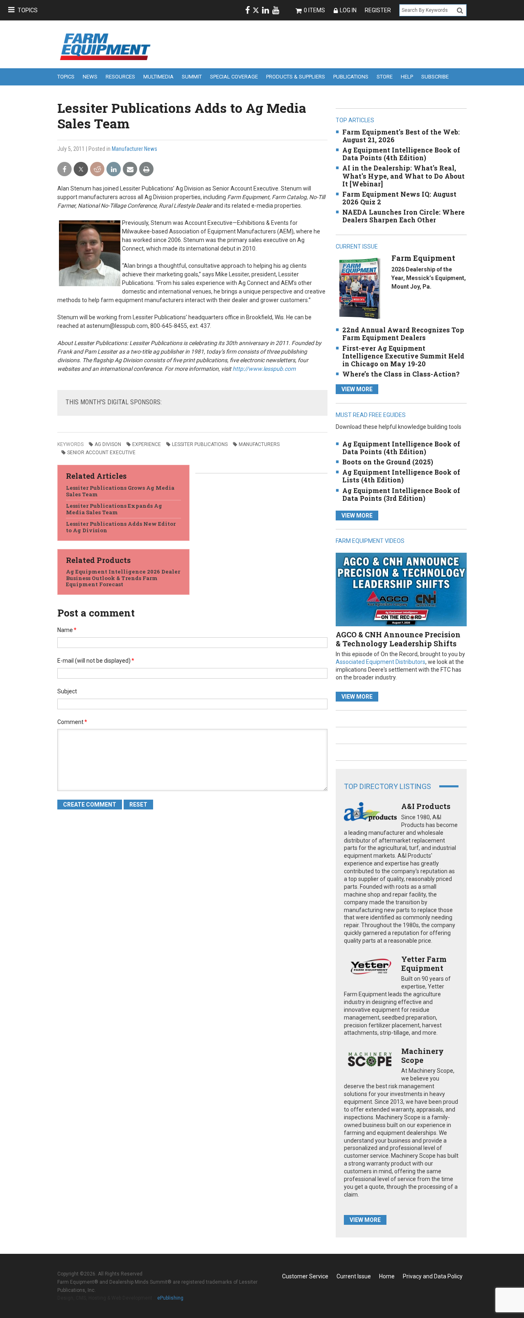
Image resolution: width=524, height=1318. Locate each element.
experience (146, 444)
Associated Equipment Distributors (380, 662)
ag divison (108, 444)
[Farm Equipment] (360, 288)
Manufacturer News (134, 149)
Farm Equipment (423, 258)
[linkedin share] (113, 169)
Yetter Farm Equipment (424, 963)
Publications (350, 77)
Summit (192, 77)
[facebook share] (64, 169)
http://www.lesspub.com (264, 368)
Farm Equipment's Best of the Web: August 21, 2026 (401, 136)
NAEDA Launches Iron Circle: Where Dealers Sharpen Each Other (403, 216)
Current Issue (354, 1276)
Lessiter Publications (200, 444)
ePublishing (170, 1298)
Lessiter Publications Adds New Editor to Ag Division (121, 527)
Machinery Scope (422, 1055)
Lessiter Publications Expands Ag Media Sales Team (114, 509)
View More (357, 389)
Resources (120, 77)
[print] (146, 169)
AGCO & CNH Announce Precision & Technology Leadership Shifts (398, 639)
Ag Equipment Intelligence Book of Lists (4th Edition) (401, 476)
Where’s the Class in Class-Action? (401, 374)
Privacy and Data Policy (433, 1276)
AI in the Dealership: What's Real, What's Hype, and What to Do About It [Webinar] (403, 176)
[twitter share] (81, 169)
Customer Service (305, 1276)
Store (385, 77)
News (90, 77)
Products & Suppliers (295, 77)
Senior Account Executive (101, 452)
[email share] (130, 169)
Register (378, 10)
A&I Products (425, 806)
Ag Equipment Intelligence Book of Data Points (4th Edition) (401, 154)
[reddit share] (97, 169)
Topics (28, 10)
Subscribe (435, 77)
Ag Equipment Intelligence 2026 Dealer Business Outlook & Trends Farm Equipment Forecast (123, 578)
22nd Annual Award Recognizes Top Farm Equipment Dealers (403, 333)
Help (407, 77)
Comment (72, 722)
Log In (348, 10)
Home (387, 1276)
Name (67, 630)
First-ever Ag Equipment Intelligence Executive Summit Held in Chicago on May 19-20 (403, 356)
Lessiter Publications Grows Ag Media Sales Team (120, 491)
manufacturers (259, 444)
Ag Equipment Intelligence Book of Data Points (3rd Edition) (401, 494)
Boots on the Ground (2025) (387, 461)
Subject (67, 691)
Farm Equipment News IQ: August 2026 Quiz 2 (399, 198)
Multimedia (158, 77)
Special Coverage (234, 77)
